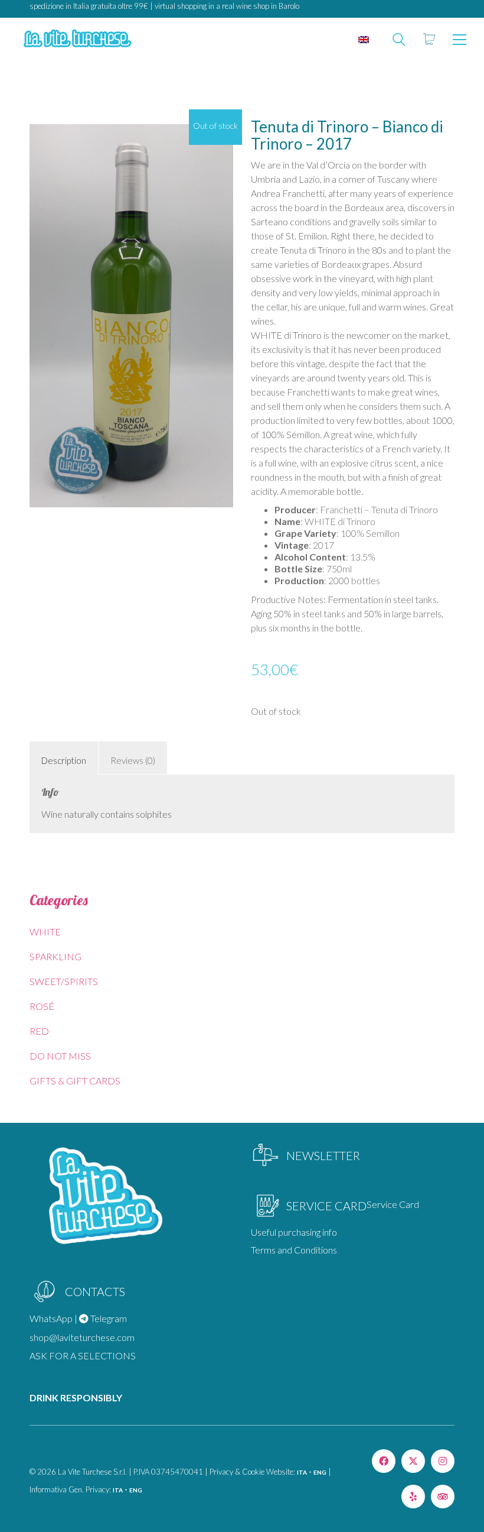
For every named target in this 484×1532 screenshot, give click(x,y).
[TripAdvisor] (442, 1496)
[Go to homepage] (77, 39)
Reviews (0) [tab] (132, 760)
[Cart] (429, 39)
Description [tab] (63, 760)
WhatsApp (51, 1318)
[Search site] (399, 40)
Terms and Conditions (294, 1249)
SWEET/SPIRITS (64, 981)
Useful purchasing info (294, 1232)
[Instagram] (442, 1461)
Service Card (393, 1204)
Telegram (108, 1318)
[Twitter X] (413, 1461)
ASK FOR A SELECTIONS (83, 1355)
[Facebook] (383, 1461)
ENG (319, 1472)
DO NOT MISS (60, 1055)
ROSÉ (42, 1006)
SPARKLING (55, 956)
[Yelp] (413, 1496)
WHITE (45, 931)
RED (39, 1031)
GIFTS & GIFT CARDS (75, 1080)
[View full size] (45, 136)
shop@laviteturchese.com (82, 1337)
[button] (459, 39)
